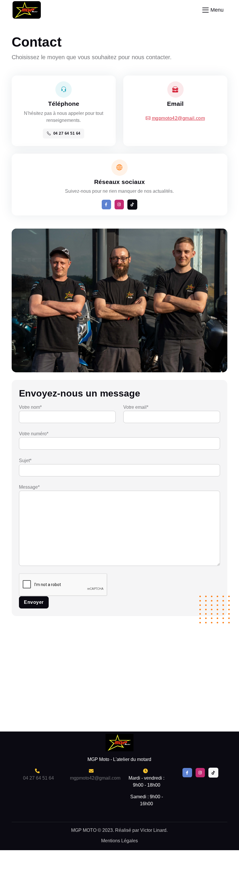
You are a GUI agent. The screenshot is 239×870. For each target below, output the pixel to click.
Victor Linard (152, 830)
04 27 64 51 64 (66, 133)
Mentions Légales (119, 840)
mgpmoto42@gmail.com (178, 118)
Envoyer (34, 602)
